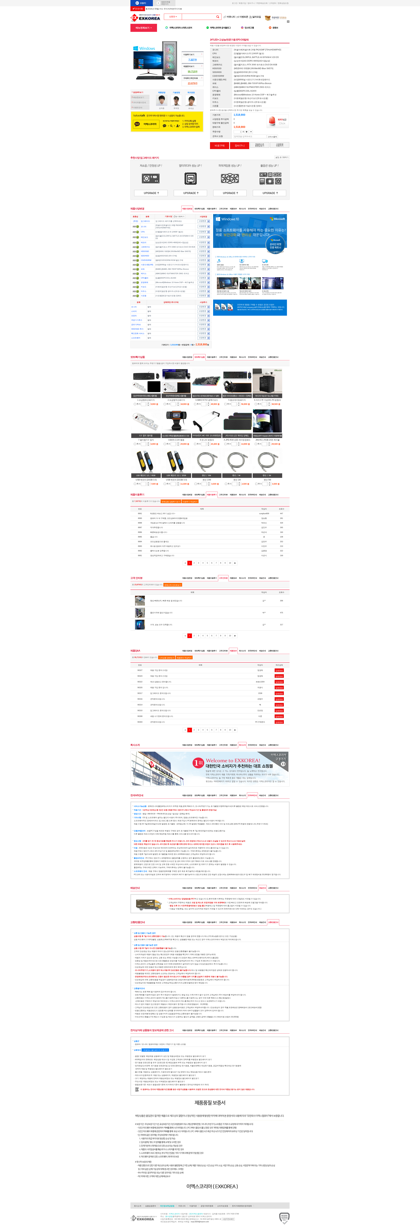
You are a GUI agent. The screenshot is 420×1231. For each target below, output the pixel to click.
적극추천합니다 (156, 527)
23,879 (191, 83)
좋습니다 (154, 537)
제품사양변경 (187, 209)
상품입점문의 (150, 1206)
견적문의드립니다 (157, 722)
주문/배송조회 (262, 3)
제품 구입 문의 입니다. (159, 687)
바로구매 (220, 145)
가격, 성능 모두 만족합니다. (161, 625)
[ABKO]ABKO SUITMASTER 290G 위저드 (172, 273)
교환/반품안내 (273, 209)
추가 (138, 404)
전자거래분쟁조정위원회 (242, 1206)
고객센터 (272, 3)
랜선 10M (207, 480)
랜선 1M (237, 480)
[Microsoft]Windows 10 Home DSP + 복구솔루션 (175, 282)
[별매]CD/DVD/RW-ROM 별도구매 (169, 260)
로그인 (234, 3)
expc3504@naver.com (200, 1222)
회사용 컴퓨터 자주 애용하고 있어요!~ (165, 546)
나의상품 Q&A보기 (166, 658)
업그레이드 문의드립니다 (160, 693)
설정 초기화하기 (282, 157)
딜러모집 (256, 16)
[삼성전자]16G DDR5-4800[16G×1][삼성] (172, 242)
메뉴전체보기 (143, 27)
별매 (149, 307)
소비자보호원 (222, 1206)
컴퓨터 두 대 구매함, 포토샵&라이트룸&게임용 (169, 518)
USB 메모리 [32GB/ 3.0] (176, 480)
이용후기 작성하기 (190, 502)
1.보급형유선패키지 (146, 400)
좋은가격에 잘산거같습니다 (161, 613)
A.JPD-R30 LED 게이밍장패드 (237, 440)
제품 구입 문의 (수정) (159, 670)
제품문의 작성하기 (184, 658)
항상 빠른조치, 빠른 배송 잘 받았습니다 (166, 601)
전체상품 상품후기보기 (171, 502)
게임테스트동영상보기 (259, 145)
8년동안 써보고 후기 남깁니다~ (162, 513)
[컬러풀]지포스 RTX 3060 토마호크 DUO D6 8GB (175, 247)
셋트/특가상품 (199, 209)
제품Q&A (233, 209)
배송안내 (262, 209)
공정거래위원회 (207, 1206)
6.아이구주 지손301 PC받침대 (267, 400)
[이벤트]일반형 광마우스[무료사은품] (170, 291)
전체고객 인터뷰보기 (172, 585)
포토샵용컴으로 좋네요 (159, 542)
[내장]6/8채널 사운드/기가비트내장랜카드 (172, 265)
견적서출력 (272, 137)
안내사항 (139, 9)
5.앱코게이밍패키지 (237, 400)
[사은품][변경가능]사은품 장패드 (168, 296)
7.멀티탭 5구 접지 (146, 440)
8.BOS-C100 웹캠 (176, 440)
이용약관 (193, 1206)
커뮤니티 (231, 16)
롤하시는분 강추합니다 (159, 551)
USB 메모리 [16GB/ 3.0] (146, 480)
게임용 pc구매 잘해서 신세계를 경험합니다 (167, 523)
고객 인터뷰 (223, 209)
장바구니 (251, 3)
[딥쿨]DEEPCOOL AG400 (166, 278)
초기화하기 (179, 217)
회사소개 (242, 209)
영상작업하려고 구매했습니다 (162, 555)
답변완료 (279, 671)
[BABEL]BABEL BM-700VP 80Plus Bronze (172, 269)
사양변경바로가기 (279, 145)
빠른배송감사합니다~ (159, 532)
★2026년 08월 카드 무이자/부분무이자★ (164, 9)
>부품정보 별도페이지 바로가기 (155, 1050)
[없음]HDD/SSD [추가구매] (166, 256)
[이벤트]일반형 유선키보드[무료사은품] (171, 287)
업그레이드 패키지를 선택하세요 (169, 221)
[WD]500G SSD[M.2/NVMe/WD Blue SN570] (173, 251)
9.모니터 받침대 (207, 440)
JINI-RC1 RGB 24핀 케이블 (267, 440)
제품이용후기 (212, 209)
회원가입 (242, 3)
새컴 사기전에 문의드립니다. (161, 716)
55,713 (191, 71)
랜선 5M (267, 480)
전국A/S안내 (252, 209)
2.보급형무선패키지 (176, 400)
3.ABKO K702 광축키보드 (206, 400)
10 (230, 563)
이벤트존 (244, 16)
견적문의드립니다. (157, 699)
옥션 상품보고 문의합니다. (161, 682)
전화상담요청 (284, 3)
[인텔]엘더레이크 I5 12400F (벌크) (169, 232)
